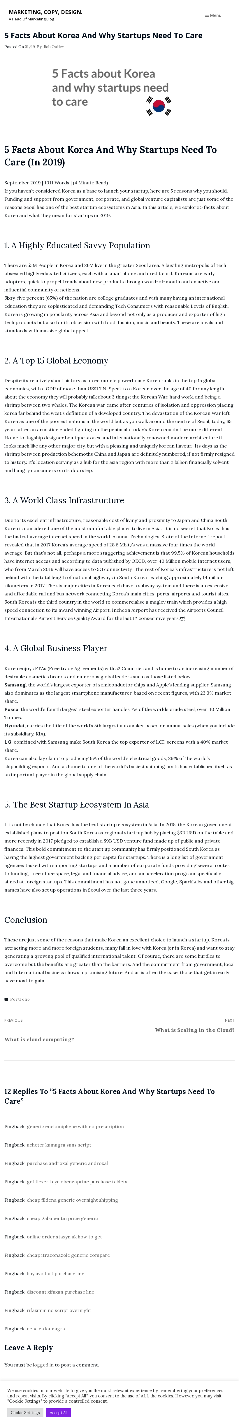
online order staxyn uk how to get (64, 1237)
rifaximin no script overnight (59, 1310)
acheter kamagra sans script (59, 1145)
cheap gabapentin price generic (62, 1218)
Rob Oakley (54, 46)
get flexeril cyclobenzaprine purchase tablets (77, 1181)
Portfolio (20, 999)
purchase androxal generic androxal (67, 1163)
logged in (43, 1365)
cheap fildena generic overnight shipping (72, 1200)
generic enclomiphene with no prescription (75, 1126)
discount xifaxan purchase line (60, 1292)
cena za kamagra (46, 1328)
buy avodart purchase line (55, 1273)
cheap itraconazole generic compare (68, 1255)
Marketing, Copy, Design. (45, 11)
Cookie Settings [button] (25, 1412)
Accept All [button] (58, 1412)
